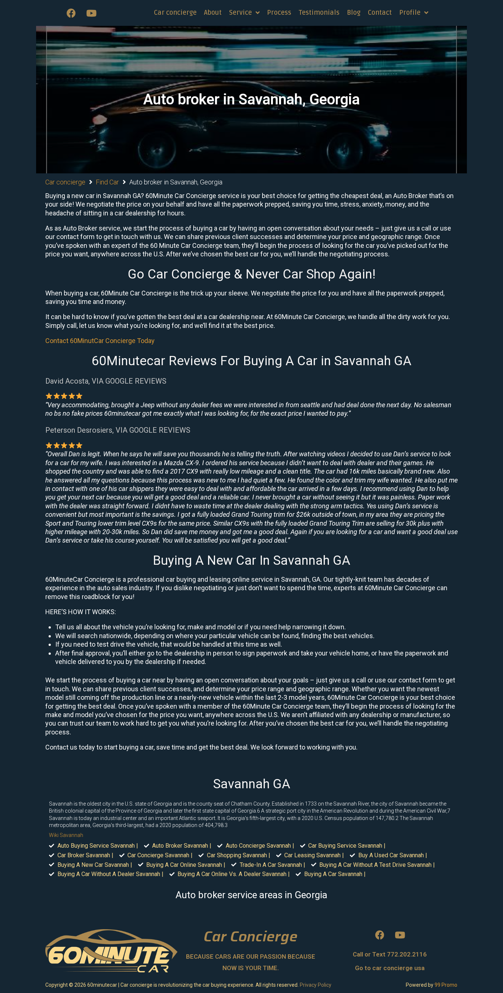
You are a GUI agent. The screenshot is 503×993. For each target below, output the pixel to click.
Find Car (107, 182)
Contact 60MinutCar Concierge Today (100, 341)
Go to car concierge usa (390, 968)
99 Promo (446, 985)
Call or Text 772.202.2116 (390, 954)
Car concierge (65, 182)
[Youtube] (91, 13)
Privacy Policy (315, 985)
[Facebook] (71, 13)
